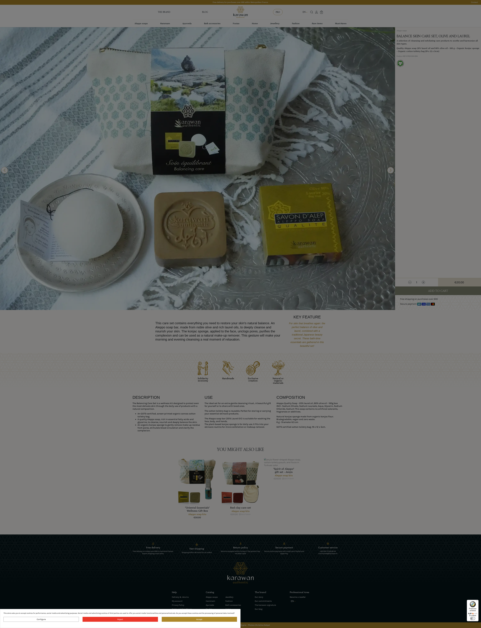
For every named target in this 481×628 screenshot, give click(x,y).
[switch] (472, 618)
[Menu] (476, 601)
